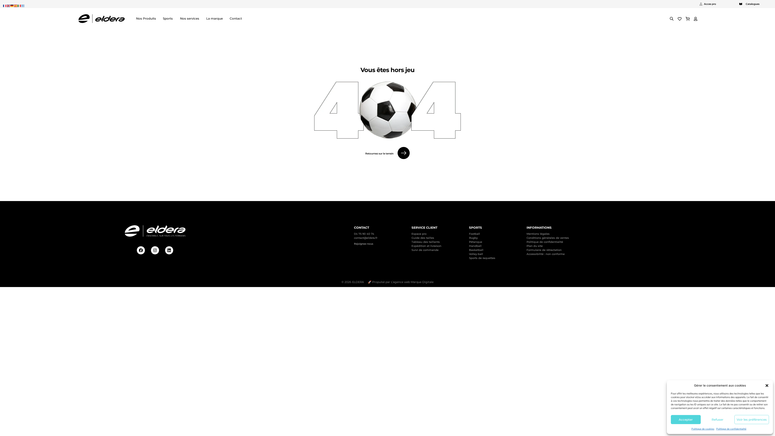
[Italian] (19, 5)
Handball (475, 245)
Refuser (717, 419)
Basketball (476, 250)
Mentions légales (538, 233)
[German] (12, 5)
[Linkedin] (169, 250)
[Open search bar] (672, 18)
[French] (5, 5)
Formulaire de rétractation (544, 250)
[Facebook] (141, 250)
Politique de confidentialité (731, 428)
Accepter (686, 419)
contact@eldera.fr (365, 237)
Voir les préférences (752, 419)
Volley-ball (476, 254)
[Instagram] (155, 250)
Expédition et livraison (426, 245)
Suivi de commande (425, 250)
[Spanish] (16, 5)
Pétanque (475, 241)
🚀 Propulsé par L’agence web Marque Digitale (401, 282)
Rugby (473, 237)
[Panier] (688, 19)
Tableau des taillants (426, 241)
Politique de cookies (702, 428)
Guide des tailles (423, 237)
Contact (361, 228)
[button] (767, 386)
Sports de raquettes (482, 258)
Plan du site (535, 245)
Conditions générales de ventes (548, 237)
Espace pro (419, 233)
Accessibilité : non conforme (546, 254)
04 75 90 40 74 (364, 233)
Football (474, 233)
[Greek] (23, 5)
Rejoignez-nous (363, 243)
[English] (8, 5)
